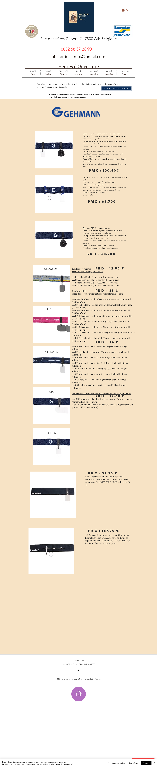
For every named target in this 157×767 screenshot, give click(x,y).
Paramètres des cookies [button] (116, 763)
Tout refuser (133, 763)
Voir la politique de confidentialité (61, 764)
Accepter (146, 763)
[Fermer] (154, 763)
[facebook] (78, 670)
